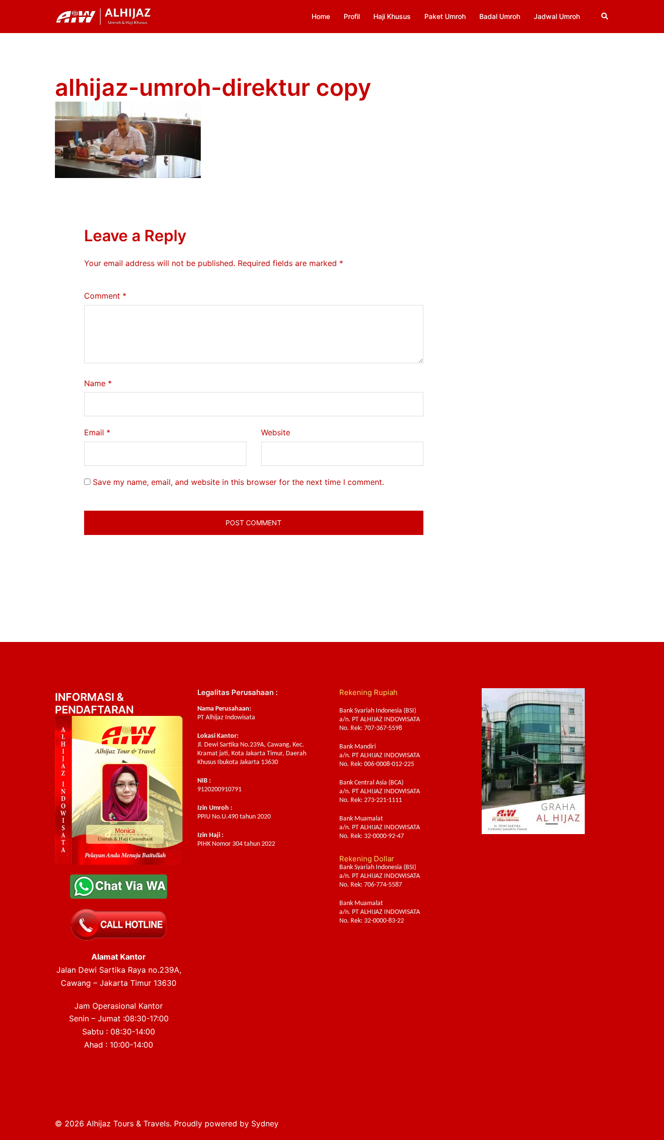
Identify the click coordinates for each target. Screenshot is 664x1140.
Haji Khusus (392, 16)
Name (98, 383)
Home (321, 16)
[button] (605, 16)
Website (275, 432)
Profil (352, 16)
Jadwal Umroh (557, 16)
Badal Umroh (499, 16)
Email (97, 432)
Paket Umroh (445, 16)
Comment (105, 296)
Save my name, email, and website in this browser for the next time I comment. (238, 482)
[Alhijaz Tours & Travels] (103, 15)
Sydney (265, 1123)
